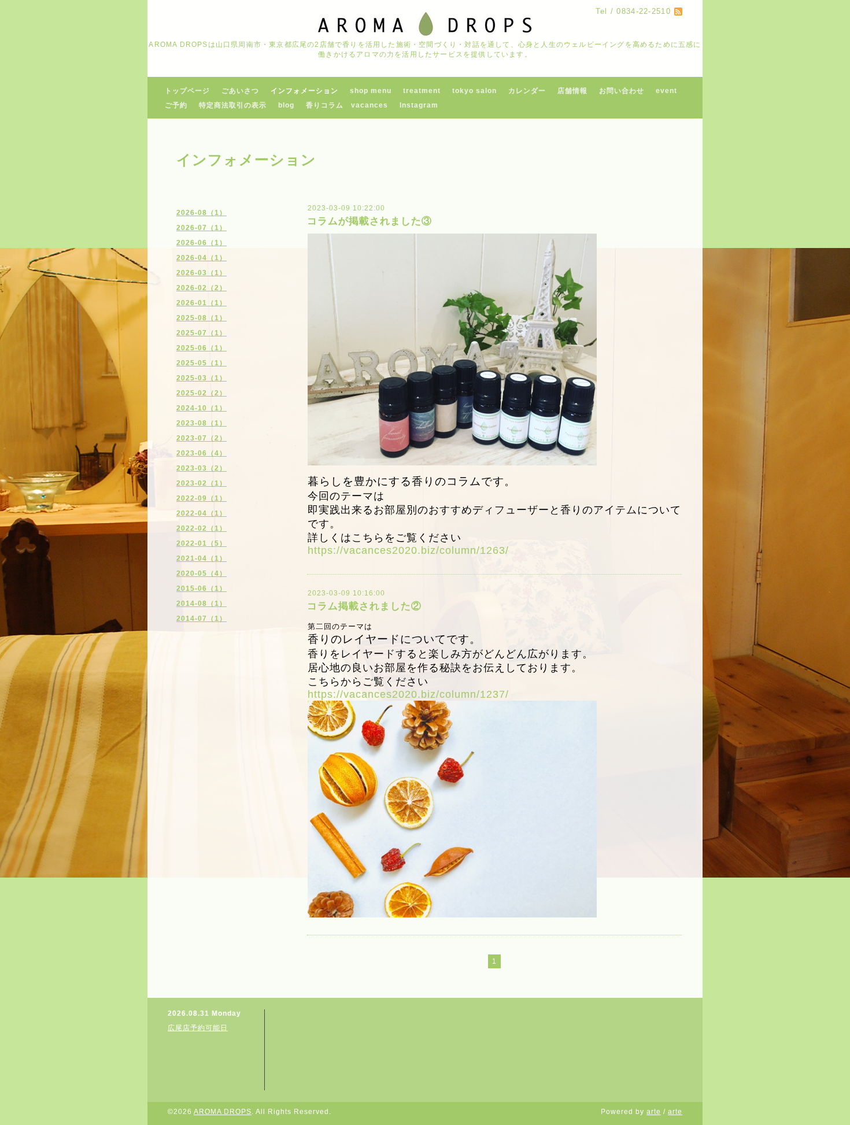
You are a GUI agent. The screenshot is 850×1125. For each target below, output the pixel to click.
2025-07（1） (201, 333)
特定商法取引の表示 (233, 105)
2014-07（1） (201, 619)
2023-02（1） (201, 483)
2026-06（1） (201, 243)
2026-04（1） (201, 258)
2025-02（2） (201, 393)
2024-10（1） (201, 408)
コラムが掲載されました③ (369, 221)
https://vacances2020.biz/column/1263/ (408, 550)
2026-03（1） (201, 273)
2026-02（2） (201, 288)
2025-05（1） (201, 363)
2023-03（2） (201, 468)
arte (653, 1112)
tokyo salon (474, 91)
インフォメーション (304, 91)
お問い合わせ (621, 91)
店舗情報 (572, 91)
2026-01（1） (201, 303)
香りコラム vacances (347, 105)
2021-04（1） (201, 558)
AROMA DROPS (223, 1112)
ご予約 (176, 105)
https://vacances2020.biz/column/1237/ (408, 694)
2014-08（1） (201, 603)
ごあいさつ (240, 91)
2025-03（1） (201, 378)
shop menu (370, 91)
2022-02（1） (201, 528)
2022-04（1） (201, 513)
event (666, 91)
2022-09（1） (201, 498)
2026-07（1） (201, 228)
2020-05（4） (201, 573)
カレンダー (527, 91)
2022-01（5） (201, 543)
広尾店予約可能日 (198, 1028)
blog (286, 105)
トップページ (187, 91)
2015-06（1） (201, 588)
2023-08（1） (201, 423)
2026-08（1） (201, 213)
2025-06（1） (201, 348)
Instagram (419, 105)
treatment (422, 91)
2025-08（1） (201, 318)
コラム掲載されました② (364, 606)
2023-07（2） (201, 438)
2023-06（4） (201, 453)
